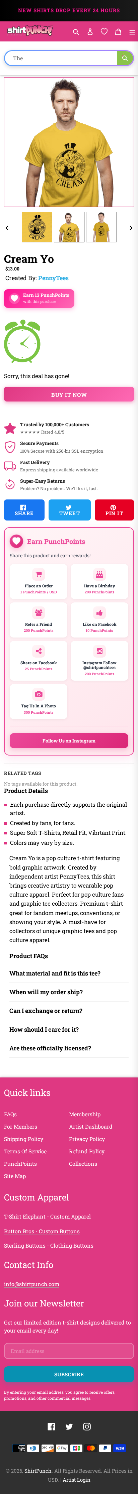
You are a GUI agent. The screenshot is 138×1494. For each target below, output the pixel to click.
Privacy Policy (87, 1138)
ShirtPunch (38, 1470)
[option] (37, 227)
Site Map (15, 1175)
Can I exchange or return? (45, 1011)
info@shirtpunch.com (31, 1283)
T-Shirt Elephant (25, 1216)
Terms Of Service (25, 1151)
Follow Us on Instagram (69, 740)
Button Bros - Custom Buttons (42, 1231)
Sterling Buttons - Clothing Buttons (48, 1245)
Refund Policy (87, 1151)
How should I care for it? (44, 1029)
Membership (84, 1114)
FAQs (10, 1114)
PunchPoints (20, 1163)
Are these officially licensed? (50, 1048)
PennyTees (53, 278)
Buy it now (69, 394)
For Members (20, 1126)
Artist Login (76, 1479)
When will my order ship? (46, 992)
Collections (83, 1163)
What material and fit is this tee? (54, 973)
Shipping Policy (23, 1138)
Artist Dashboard (91, 1126)
